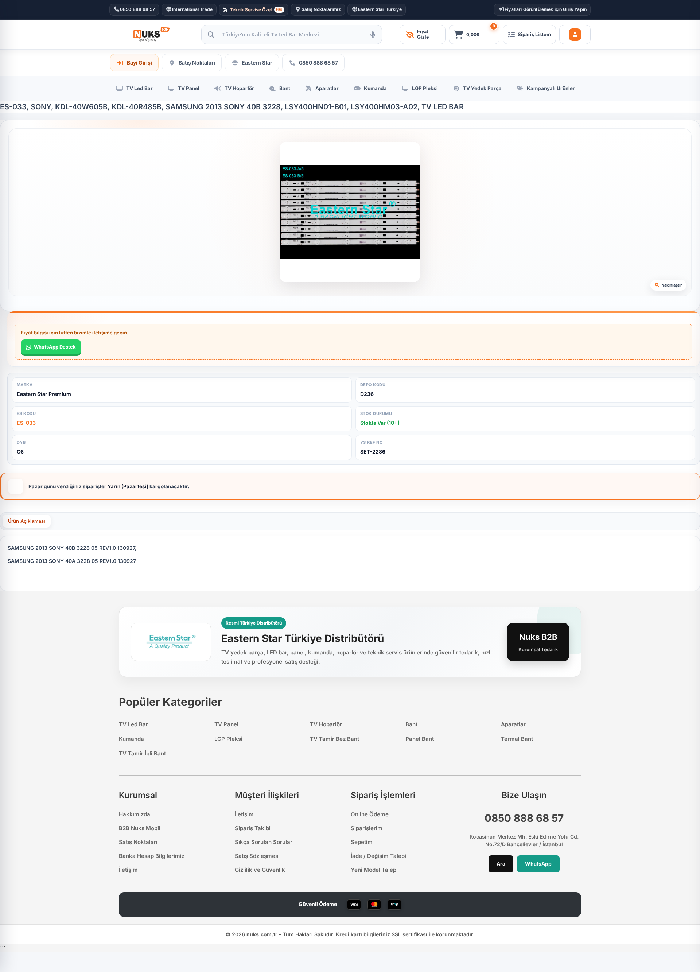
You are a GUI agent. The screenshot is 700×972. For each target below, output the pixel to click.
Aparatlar (513, 724)
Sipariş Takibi (253, 828)
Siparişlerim (366, 828)
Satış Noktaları (138, 842)
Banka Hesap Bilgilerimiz (151, 855)
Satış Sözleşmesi (257, 855)
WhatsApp (538, 863)
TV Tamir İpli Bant (142, 753)
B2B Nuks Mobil (139, 828)
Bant (411, 724)
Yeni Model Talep (373, 869)
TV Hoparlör (326, 724)
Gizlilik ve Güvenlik (260, 869)
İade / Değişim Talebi (378, 855)
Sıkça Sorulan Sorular (263, 842)
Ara (501, 863)
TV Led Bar (133, 724)
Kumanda (131, 738)
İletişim (128, 869)
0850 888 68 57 (524, 818)
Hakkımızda (134, 814)
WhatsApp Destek (55, 347)
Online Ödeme (370, 814)
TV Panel (226, 724)
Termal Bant (517, 738)
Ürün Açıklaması (26, 521)
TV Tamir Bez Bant (334, 738)
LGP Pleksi (228, 738)
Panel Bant (419, 738)
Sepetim (362, 842)
